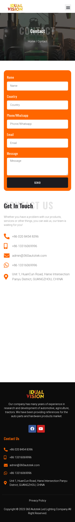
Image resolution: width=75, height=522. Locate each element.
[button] (68, 7)
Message (12, 153)
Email (10, 134)
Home (31, 41)
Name (10, 77)
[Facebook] (32, 429)
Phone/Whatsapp (17, 115)
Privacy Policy (37, 501)
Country (12, 96)
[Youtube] (41, 429)
